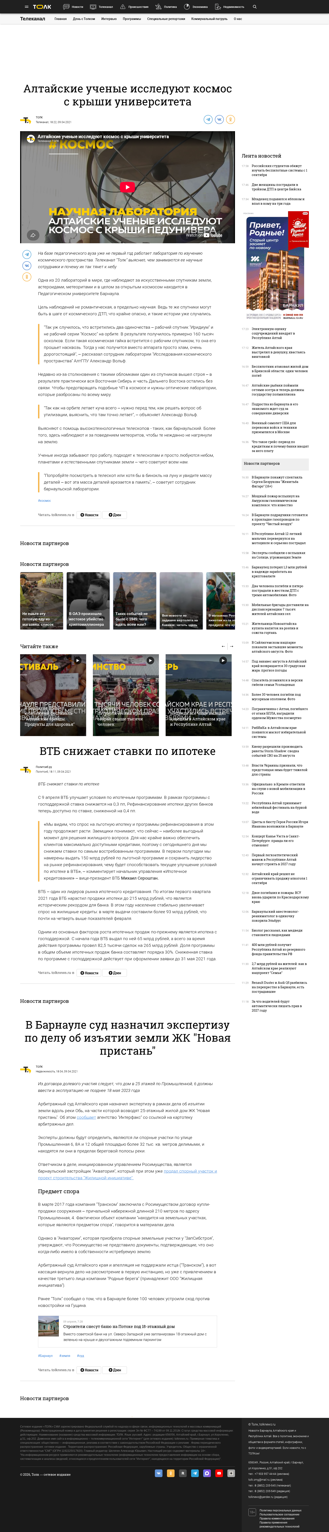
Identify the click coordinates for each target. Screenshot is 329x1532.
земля (64, 1356)
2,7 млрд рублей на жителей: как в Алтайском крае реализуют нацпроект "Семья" (279, 968)
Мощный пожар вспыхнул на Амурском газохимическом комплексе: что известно (275, 500)
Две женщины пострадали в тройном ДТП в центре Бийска (276, 187)
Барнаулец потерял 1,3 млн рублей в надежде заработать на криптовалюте (279, 571)
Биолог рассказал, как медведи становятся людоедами (277, 932)
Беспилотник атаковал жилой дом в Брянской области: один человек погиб (280, 371)
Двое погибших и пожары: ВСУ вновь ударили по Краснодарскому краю (280, 897)
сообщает (86, 1117)
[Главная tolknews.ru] (42, 7)
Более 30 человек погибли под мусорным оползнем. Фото (276, 696)
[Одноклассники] (230, 119)
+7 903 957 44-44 (265, 1474)
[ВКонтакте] (219, 119)
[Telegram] (208, 119)
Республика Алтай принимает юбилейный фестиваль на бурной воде (279, 807)
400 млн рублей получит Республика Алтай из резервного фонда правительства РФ (278, 949)
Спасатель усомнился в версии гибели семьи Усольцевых (277, 682)
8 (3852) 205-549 (265, 1491)
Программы (132, 19)
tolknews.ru (267, 1424)
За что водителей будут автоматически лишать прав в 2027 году (277, 1006)
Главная (61, 19)
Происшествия (138, 7)
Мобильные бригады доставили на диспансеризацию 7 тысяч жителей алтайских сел (280, 609)
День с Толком (84, 19)
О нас (238, 19)
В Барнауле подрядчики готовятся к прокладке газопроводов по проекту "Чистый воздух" (280, 519)
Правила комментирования (277, 1518)
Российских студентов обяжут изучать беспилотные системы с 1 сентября (279, 170)
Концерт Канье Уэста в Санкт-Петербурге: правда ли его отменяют (276, 840)
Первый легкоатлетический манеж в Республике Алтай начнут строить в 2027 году (275, 859)
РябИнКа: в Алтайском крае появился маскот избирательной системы (279, 732)
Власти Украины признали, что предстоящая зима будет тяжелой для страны (280, 769)
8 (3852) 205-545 (265, 1485)
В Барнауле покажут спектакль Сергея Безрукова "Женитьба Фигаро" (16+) (277, 481)
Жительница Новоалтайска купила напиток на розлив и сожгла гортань (275, 628)
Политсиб (42, 771)
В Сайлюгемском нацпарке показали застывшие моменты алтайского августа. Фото (277, 647)
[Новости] (89, 515)
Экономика (200, 7)
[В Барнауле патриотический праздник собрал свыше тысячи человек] (126, 695)
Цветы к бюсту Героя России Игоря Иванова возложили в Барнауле (280, 824)
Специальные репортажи (166, 19)
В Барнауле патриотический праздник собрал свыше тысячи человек (124, 716)
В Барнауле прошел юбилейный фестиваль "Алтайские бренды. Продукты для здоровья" (50, 716)
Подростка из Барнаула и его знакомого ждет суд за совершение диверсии (275, 408)
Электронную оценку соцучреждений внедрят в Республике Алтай (273, 333)
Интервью (109, 19)
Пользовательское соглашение (279, 1514)
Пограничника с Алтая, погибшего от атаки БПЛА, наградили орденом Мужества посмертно (280, 713)
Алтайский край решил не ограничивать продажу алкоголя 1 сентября (279, 878)
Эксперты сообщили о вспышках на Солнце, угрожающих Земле (278, 555)
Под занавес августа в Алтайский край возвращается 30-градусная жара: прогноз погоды (279, 665)
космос (44, 500)
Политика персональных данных (280, 1510)
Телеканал (106, 7)
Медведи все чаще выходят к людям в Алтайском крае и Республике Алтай (198, 719)
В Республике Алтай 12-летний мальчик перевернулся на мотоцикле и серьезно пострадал (279, 538)
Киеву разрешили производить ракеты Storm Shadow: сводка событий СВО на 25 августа (277, 751)
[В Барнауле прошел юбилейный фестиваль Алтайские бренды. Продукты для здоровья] (53, 695)
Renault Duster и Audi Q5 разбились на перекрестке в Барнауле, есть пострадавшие (279, 987)
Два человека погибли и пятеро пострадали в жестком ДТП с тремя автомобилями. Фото (277, 590)
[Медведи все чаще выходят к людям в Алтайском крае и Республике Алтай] (199, 695)
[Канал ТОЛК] (114, 515)
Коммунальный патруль (209, 19)
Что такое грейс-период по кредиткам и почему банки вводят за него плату (280, 446)
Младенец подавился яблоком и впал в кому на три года (278, 201)
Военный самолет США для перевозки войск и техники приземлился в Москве (274, 427)
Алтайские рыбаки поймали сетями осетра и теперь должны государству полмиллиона (278, 389)
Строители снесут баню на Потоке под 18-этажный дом (119, 1326)
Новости (77, 7)
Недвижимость (233, 7)
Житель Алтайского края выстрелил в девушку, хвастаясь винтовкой (278, 352)
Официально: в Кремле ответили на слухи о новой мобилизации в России (278, 788)
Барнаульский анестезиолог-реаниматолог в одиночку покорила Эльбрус (275, 916)
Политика (170, 7)
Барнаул (45, 1356)
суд (80, 1356)
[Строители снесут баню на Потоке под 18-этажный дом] (48, 1331)
